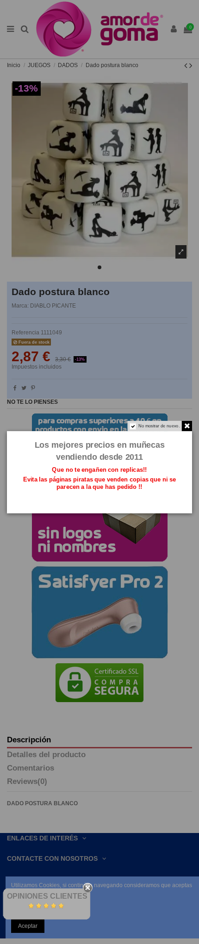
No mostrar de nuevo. (159, 425)
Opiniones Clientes (47, 896)
